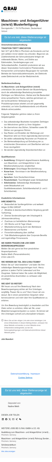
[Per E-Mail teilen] (13, 419)
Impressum (35, 373)
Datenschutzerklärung (20, 373)
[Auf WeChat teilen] (20, 419)
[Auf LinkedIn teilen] (3, 419)
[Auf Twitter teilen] (10, 419)
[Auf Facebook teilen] (6, 419)
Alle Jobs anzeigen (8, 451)
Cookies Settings (25, 377)
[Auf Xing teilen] (17, 419)
